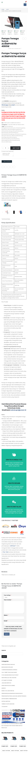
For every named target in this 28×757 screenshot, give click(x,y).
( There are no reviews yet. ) (14, 48)
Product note (7, 151)
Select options (6, 750)
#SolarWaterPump (15, 138)
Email (14, 167)
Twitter (5, 167)
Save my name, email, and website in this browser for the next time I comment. (13, 629)
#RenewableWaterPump (17, 135)
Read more (4, 727)
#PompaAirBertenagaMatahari (15, 129)
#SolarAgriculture (5, 137)
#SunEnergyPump (5, 140)
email (13, 105)
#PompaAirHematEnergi (7, 131)
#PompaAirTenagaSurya (20, 134)
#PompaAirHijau (5, 132)
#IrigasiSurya (5, 129)
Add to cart (16, 148)
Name (6, 615)
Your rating (7, 595)
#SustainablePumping (6, 141)
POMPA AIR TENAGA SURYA (18, 124)
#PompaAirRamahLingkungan (8, 134)
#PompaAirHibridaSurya (18, 131)
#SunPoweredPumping (15, 140)
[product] (5, 738)
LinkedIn (8, 167)
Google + (11, 167)
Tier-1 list (5, 552)
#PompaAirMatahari (13, 132)
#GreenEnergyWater (20, 128)
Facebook (3, 167)
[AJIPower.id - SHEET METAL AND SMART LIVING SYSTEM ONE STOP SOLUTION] (6, 4)
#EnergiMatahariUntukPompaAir (9, 128)
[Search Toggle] (23, 2)
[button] (3, 212)
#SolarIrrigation (13, 137)
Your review (8, 600)
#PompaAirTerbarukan (6, 135)
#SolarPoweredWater (6, 138)
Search (4, 650)
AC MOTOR (9, 124)
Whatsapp (5, 105)
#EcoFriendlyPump (8, 126)
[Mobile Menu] (25, 4)
